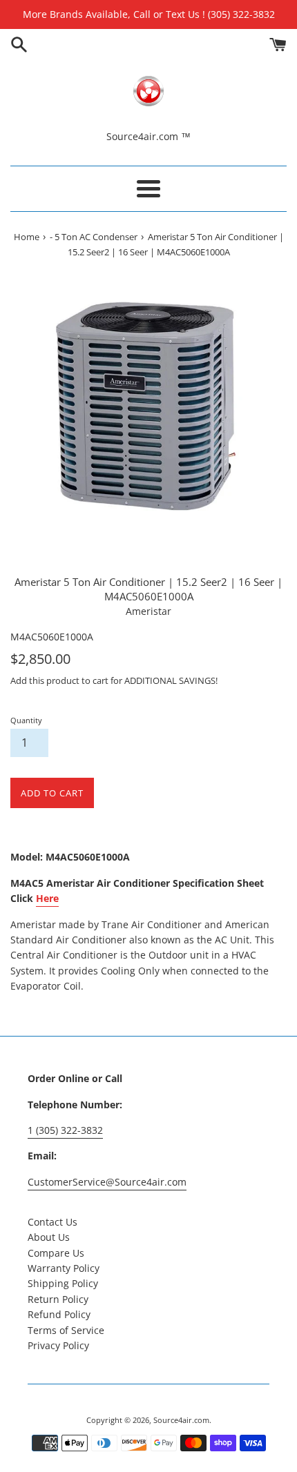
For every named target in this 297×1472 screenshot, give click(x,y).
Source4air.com (181, 1420)
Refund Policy (59, 1314)
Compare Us (56, 1252)
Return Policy (58, 1299)
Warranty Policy (63, 1268)
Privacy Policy (58, 1345)
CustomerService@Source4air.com (107, 1181)
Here (47, 898)
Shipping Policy (63, 1283)
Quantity (26, 720)
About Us (49, 1237)
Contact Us (52, 1221)
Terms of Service (66, 1330)
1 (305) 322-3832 (65, 1130)
